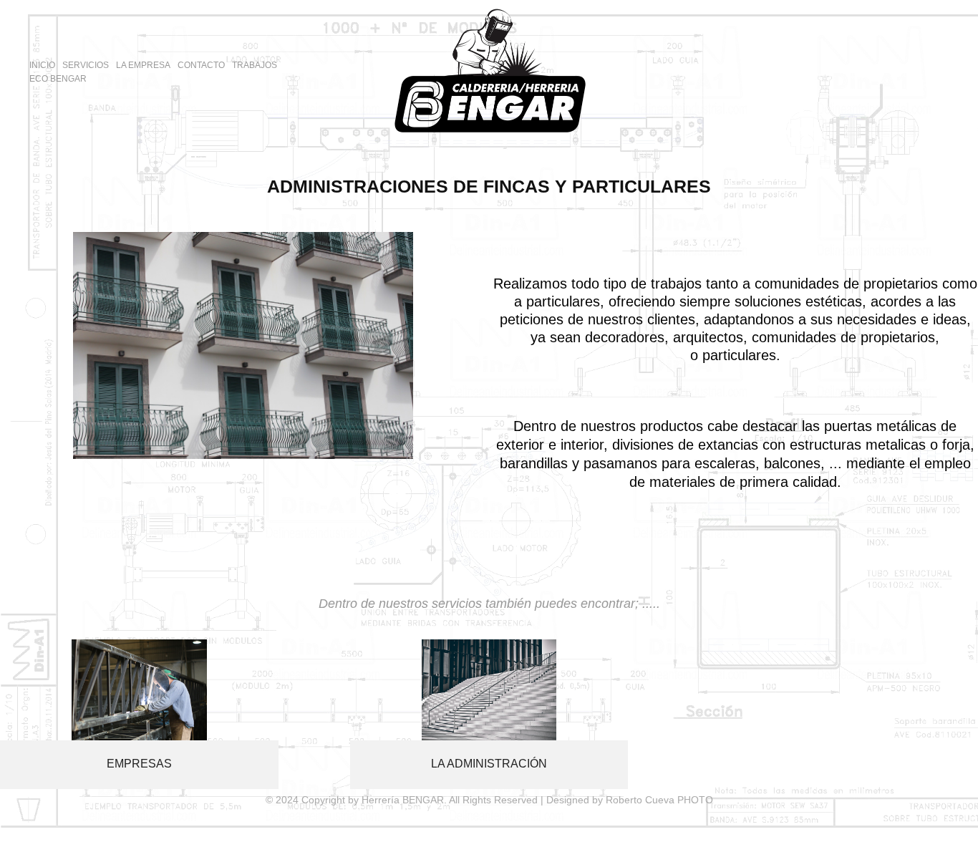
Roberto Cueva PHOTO (659, 799)
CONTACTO (201, 65)
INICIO (42, 65)
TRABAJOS (254, 65)
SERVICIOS (85, 65)
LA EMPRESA (143, 65)
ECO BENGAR (58, 79)
